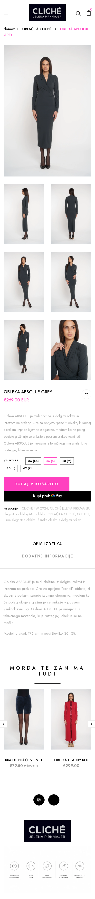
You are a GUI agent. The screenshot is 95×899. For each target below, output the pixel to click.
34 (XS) (33, 461)
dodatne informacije (47, 556)
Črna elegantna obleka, (21, 520)
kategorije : (11, 508)
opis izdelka (47, 544)
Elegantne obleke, (16, 514)
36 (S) (50, 461)
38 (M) (66, 461)
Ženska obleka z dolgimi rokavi (59, 520)
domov (9, 29)
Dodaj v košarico (36, 484)
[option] (24, 732)
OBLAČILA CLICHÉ (37, 29)
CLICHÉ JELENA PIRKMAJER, (70, 508)
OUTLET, (83, 514)
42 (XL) (28, 468)
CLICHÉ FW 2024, (36, 508)
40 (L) (10, 468)
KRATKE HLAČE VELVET (24, 760)
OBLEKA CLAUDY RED (71, 760)
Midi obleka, (38, 514)
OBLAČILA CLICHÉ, (62, 514)
